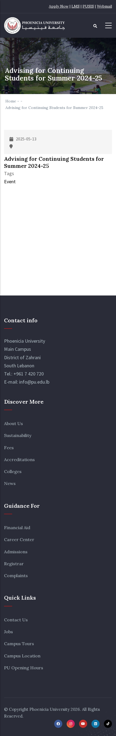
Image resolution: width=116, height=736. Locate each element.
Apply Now (59, 6)
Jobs (8, 631)
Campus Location (22, 655)
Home (10, 101)
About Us (13, 423)
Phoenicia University (49, 709)
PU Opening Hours (23, 667)
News (10, 483)
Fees (9, 447)
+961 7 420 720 (28, 374)
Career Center (19, 539)
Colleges (13, 471)
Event (10, 181)
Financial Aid (17, 527)
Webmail (104, 6)
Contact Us (16, 619)
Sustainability (17, 435)
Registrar (14, 563)
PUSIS (88, 6)
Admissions (16, 551)
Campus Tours (19, 643)
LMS (75, 6)
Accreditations (19, 459)
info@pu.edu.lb (34, 382)
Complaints (16, 575)
